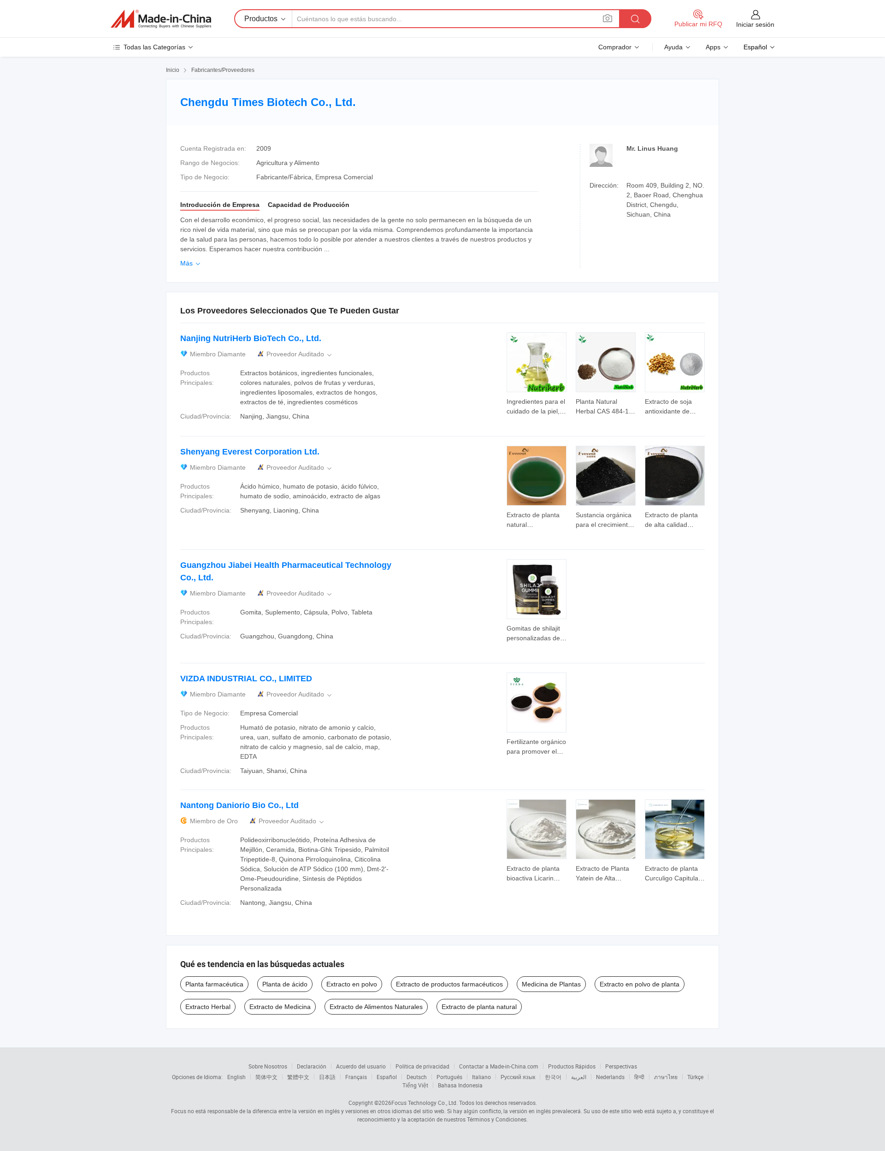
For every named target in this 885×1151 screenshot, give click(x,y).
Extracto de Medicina (280, 1006)
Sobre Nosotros (267, 1066)
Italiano (481, 1076)
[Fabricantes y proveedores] (161, 19)
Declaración (311, 1066)
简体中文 (266, 1076)
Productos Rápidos (572, 1066)
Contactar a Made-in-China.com (498, 1066)
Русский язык (518, 1076)
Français (356, 1076)
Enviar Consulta (537, 405)
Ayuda (673, 47)
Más (191, 263)
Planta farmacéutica (214, 984)
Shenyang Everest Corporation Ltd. (249, 451)
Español (387, 1076)
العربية (578, 1076)
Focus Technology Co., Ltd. (424, 1102)
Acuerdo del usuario (361, 1066)
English (236, 1076)
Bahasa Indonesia (460, 1085)
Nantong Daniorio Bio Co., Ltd (239, 805)
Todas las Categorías (154, 47)
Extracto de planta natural (479, 1006)
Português (449, 1076)
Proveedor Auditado (299, 354)
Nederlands (610, 1076)
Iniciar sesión (755, 24)
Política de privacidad (422, 1066)
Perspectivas (621, 1066)
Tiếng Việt (415, 1085)
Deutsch (417, 1076)
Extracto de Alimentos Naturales (376, 1006)
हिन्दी (639, 1076)
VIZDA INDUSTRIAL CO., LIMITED (246, 678)
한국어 (553, 1076)
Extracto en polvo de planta (639, 984)
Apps (713, 47)
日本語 (327, 1076)
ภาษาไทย (666, 1076)
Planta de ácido (284, 984)
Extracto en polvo (351, 984)
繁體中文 (298, 1076)
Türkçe (695, 1076)
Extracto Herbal (207, 1006)
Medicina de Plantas (551, 984)
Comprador (614, 47)
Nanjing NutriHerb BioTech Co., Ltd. (250, 338)
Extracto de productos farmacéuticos (449, 984)
